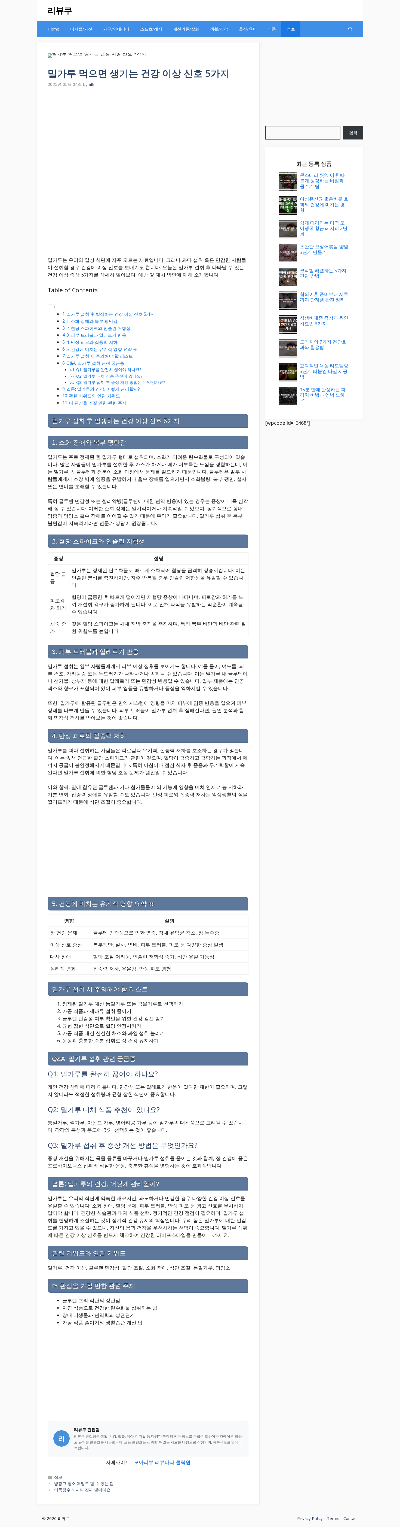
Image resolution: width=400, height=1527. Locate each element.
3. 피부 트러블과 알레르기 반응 (96, 335)
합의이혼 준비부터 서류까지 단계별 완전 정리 (324, 297)
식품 (272, 29)
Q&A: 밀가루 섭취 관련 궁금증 (95, 363)
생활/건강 (219, 29)
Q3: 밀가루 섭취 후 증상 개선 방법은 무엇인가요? (120, 382)
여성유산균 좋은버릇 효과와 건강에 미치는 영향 (324, 204)
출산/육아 (248, 29)
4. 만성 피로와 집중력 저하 (92, 342)
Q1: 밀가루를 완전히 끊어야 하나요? (108, 369)
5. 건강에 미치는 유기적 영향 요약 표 (101, 349)
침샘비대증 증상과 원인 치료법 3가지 (324, 320)
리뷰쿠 (60, 10)
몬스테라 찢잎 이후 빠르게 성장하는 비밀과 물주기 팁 (322, 180)
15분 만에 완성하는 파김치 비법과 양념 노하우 (323, 395)
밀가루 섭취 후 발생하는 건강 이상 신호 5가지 (110, 314)
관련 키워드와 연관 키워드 (94, 396)
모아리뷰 (143, 1462)
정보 (291, 29)
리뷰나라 (164, 1462)
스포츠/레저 (151, 29)
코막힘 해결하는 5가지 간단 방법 (323, 273)
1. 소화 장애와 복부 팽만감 (92, 321)
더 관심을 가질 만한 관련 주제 (98, 403)
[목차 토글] (52, 306)
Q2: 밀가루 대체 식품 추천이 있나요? (109, 376)
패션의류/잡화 (186, 29)
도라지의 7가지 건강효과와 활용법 (323, 344)
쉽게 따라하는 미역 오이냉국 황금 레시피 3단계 (323, 228)
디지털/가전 (81, 29)
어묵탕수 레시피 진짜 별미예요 (82, 1489)
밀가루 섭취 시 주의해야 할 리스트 (99, 356)
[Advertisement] (148, 130)
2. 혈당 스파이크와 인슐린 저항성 (98, 328)
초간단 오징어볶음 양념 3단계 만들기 (324, 249)
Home (53, 29)
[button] (350, 29)
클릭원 (183, 1462)
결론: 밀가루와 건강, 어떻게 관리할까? (103, 389)
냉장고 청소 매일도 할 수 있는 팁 (84, 1483)
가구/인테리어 (116, 29)
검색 (353, 132)
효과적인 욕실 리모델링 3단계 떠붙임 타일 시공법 (324, 371)
